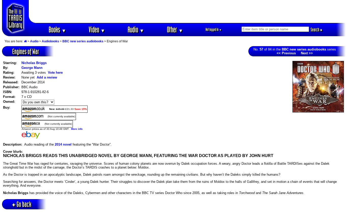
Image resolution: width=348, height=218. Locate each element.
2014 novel (63, 144)
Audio (136, 29)
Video (97, 29)
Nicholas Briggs (34, 63)
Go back (24, 204)
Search (315, 29)
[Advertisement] (187, 11)
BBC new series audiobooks (82, 41)
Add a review (47, 77)
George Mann (32, 68)
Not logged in (214, 29)
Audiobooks (50, 41)
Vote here (55, 72)
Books (57, 29)
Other (175, 29)
